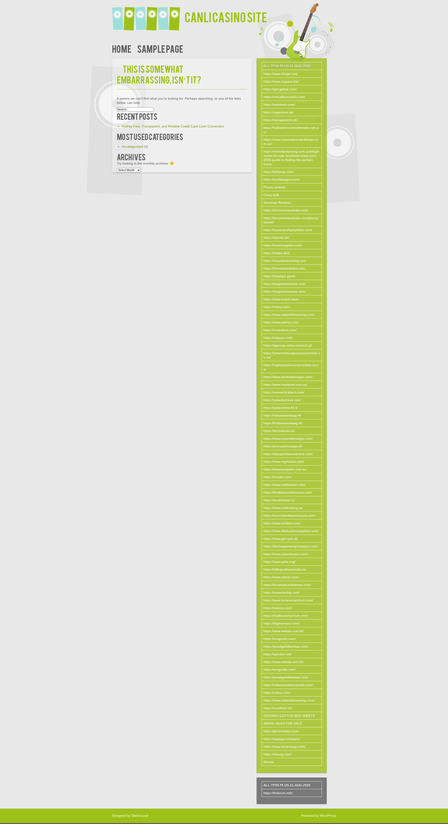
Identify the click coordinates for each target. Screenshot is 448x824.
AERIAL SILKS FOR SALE (282, 723)
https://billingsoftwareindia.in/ (284, 569)
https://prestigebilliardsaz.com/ (285, 646)
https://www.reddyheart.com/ (284, 485)
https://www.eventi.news (281, 299)
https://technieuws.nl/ (278, 431)
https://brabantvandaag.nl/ (282, 423)
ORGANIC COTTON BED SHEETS (289, 716)
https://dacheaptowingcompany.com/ (290, 546)
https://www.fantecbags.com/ (284, 746)
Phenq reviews (274, 187)
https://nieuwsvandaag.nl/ (282, 415)
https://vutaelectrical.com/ (282, 400)
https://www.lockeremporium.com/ (288, 600)
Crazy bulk (271, 195)
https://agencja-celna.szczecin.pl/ (287, 345)
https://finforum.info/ (278, 793)
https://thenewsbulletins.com (284, 268)
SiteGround (139, 815)
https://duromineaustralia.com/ (285, 210)
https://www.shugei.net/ (280, 74)
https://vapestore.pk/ (278, 112)
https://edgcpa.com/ (278, 338)
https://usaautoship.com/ (281, 592)
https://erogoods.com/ (279, 639)
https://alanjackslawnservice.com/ (288, 454)
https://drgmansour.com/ (281, 623)
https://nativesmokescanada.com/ (288, 685)
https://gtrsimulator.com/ (281, 731)
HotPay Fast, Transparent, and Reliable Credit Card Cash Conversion (173, 126)
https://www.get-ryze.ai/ (280, 538)
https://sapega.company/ (281, 739)
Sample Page (160, 48)
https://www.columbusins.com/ (285, 554)
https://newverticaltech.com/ (283, 392)
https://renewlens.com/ (280, 330)
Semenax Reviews (277, 202)
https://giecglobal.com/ (280, 89)
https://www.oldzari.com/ (281, 577)
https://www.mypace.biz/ (281, 81)
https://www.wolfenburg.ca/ (283, 508)
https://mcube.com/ (277, 477)
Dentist (268, 762)
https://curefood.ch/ (277, 708)
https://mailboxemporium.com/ (285, 615)
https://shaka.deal (276, 253)
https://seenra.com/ (277, 608)
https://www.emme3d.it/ (280, 408)
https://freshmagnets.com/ (282, 245)
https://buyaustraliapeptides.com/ (287, 230)
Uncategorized (132, 146)
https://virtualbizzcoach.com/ (284, 97)
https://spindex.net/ (277, 654)
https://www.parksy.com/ (281, 322)
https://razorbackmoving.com (284, 261)
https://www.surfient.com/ (281, 523)
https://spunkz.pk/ (276, 237)
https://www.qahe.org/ (279, 562)
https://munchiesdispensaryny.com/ (289, 515)
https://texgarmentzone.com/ (284, 284)
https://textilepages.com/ (281, 179)
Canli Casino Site (226, 16)
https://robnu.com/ (276, 307)
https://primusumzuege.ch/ (283, 446)
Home (121, 48)
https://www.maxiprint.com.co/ (285, 384)
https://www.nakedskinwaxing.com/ (289, 314)
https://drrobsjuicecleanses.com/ (287, 585)
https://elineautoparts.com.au (284, 469)
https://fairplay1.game (279, 276)
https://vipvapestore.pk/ (280, 120)
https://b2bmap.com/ (278, 172)
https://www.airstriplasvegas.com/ (287, 377)
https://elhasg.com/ (277, 754)
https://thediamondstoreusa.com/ (287, 492)
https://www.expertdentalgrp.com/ (288, 438)
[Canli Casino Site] (148, 16)
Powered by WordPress (318, 815)
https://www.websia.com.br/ (283, 631)
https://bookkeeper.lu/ (279, 500)
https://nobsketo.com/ (279, 104)
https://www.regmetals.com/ (283, 461)
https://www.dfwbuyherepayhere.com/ (291, 531)
